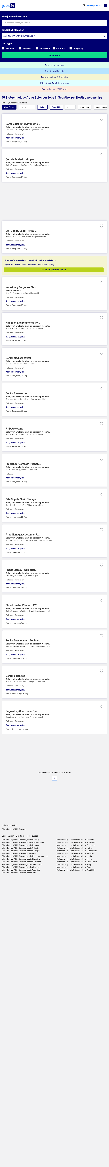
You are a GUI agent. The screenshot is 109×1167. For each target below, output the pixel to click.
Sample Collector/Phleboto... (23, 123)
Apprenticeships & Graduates (54, 77)
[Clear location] (104, 36)
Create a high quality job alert (54, 270)
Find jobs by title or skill (14, 16)
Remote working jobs (54, 71)
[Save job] (101, 119)
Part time (10, 48)
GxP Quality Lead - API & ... (21, 230)
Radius (42, 107)
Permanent (44, 48)
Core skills (56, 107)
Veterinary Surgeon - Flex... (22, 287)
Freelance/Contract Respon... (23, 463)
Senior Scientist (15, 675)
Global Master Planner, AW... (22, 605)
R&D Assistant (14, 428)
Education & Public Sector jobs (54, 83)
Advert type (84, 107)
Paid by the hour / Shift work (54, 89)
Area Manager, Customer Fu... (23, 534)
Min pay (70, 107)
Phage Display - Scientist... (21, 569)
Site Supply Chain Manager (21, 499)
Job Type (7, 43)
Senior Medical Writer (18, 357)
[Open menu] (105, 5)
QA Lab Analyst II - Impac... (21, 159)
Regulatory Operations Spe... (22, 711)
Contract (60, 48)
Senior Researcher (17, 393)
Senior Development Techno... (23, 640)
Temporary (78, 48)
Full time (27, 48)
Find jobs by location (13, 29)
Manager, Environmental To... (23, 322)
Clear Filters (9, 107)
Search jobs (54, 55)
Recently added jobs (54, 65)
